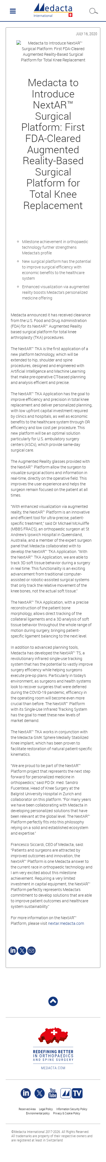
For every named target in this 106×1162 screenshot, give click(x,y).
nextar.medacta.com (66, 923)
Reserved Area (27, 1109)
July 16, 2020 (86, 33)
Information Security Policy (71, 1109)
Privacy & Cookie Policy (66, 1113)
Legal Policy (46, 1109)
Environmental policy (38, 1113)
